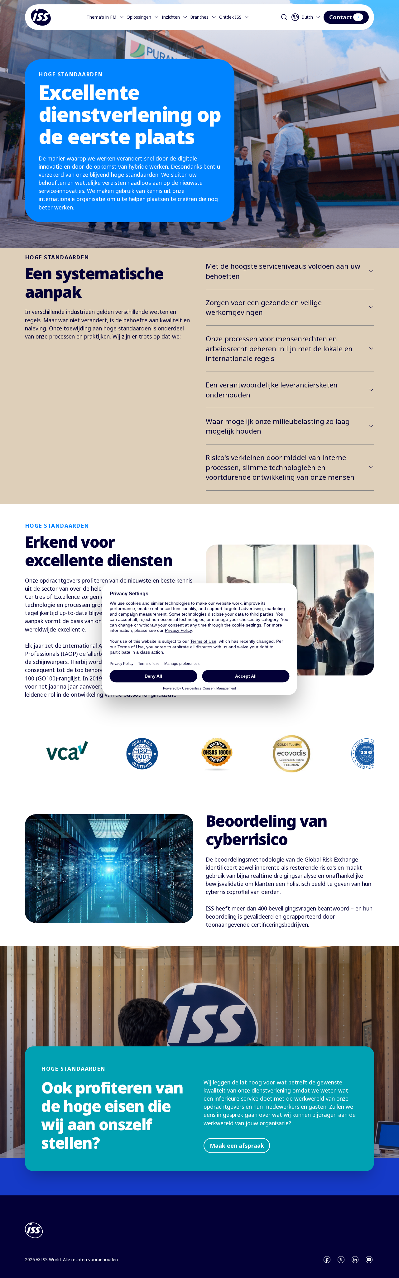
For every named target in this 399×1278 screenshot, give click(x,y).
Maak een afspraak (237, 1145)
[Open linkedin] (355, 1260)
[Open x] (341, 1260)
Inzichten (171, 17)
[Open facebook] (327, 1260)
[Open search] (284, 17)
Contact (340, 17)
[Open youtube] (369, 1260)
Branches (199, 17)
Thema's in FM (101, 17)
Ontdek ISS (230, 17)
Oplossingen (139, 17)
